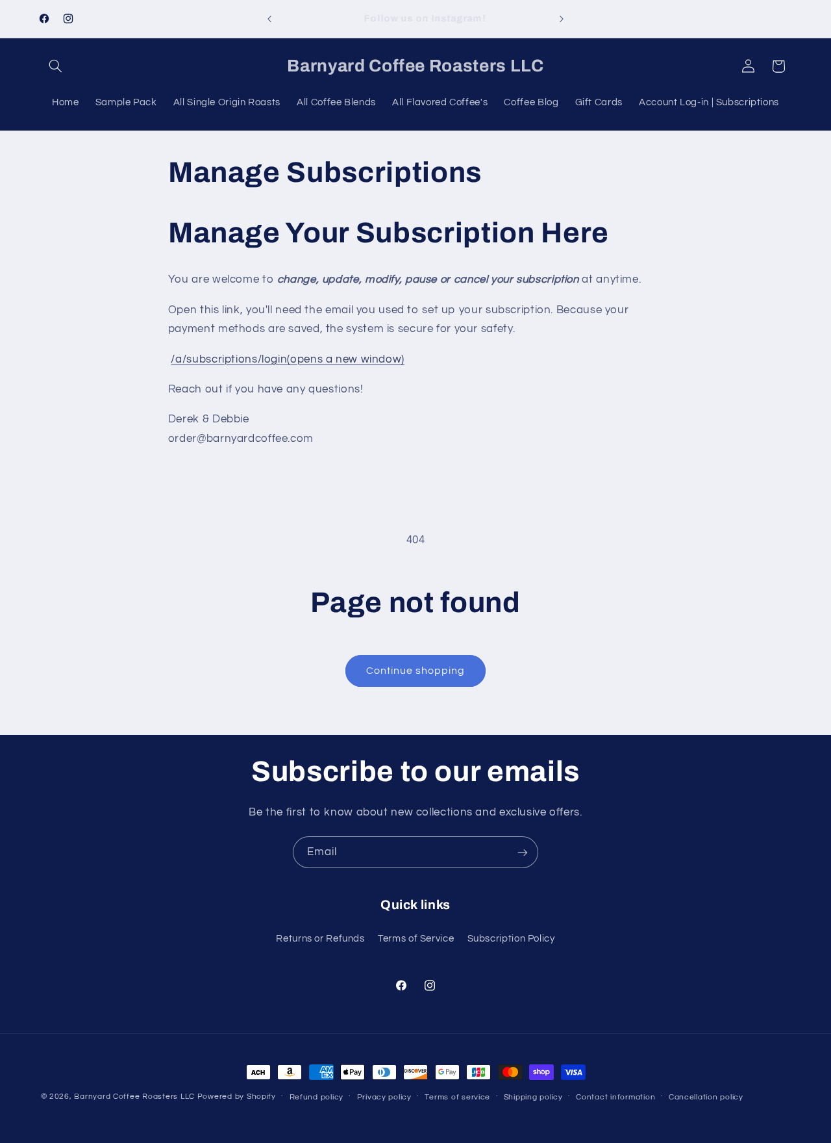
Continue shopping (415, 670)
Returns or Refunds (320, 939)
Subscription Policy (511, 939)
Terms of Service (416, 939)
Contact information (615, 1097)
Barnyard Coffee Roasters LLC (134, 1096)
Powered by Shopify (236, 1096)
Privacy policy (384, 1097)
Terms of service (457, 1097)
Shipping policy (533, 1097)
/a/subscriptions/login (287, 359)
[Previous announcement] (269, 19)
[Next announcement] (561, 19)
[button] (56, 66)
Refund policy (317, 1097)
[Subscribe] (523, 852)
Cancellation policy (706, 1097)
